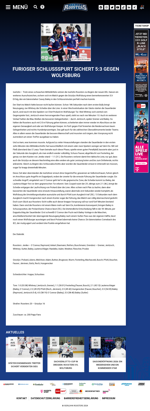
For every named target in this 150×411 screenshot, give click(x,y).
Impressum (108, 398)
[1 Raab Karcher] (8, 384)
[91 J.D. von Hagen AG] (141, 384)
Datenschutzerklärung (45, 398)
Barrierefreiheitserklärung (81, 398)
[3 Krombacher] (38, 384)
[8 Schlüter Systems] (112, 384)
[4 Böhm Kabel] (52, 384)
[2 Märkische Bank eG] (23, 384)
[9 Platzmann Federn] (126, 384)
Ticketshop (142, 26)
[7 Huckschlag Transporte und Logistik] (97, 384)
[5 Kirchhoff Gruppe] (67, 384)
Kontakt (22, 398)
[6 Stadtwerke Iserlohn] (82, 384)
